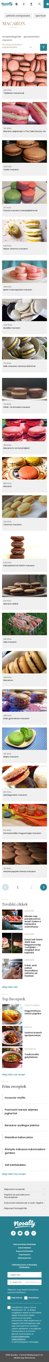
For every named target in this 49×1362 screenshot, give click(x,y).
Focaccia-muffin (15, 1097)
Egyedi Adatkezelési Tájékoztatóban (21, 1337)
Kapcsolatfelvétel (24, 1251)
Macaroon (8, 680)
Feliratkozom (32, 1282)
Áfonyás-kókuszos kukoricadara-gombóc (25, 1151)
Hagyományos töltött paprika (32, 1012)
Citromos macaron (12, 524)
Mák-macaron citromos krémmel (19, 366)
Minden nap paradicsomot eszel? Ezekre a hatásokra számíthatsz (32, 921)
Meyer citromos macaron (15, 248)
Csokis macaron (11, 169)
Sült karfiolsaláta (15, 1165)
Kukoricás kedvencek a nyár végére (23, 1203)
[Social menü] (23, 4)
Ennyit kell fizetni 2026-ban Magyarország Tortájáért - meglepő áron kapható (33, 946)
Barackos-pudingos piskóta (22, 1125)
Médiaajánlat (24, 1258)
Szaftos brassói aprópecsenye (33, 1034)
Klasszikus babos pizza (19, 1137)
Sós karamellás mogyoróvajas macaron (22, 833)
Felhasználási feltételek (24, 1244)
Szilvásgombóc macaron (15, 795)
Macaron (7, 486)
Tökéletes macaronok (13, 93)
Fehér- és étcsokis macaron (16, 407)
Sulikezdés (29, 911)
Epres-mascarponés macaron (17, 289)
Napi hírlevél (17, 1298)
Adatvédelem (24, 1247)
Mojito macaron (11, 756)
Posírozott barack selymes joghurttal (21, 1111)
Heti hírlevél (33, 1298)
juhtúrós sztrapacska (18, 15)
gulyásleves (30, 1049)
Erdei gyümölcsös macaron (16, 718)
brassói (28, 1027)
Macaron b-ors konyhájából (16, 448)
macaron (7, 40)
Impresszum (24, 1254)
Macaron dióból (10, 603)
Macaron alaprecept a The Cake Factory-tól (24, 131)
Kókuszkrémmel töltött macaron (18, 565)
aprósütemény (31, 36)
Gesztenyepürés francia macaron (19, 871)
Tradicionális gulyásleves (31, 1055)
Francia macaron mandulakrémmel (20, 210)
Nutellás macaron (11, 328)
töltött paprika (32, 1005)
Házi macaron (10, 642)
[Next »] (43, 888)
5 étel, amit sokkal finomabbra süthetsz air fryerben (31, 970)
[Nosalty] (7, 4)
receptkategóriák (11, 36)
